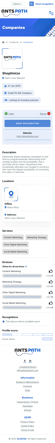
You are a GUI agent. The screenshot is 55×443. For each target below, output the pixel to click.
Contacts (27, 386)
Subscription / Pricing (27, 402)
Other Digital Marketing (15, 244)
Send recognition (44, 4)
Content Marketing (13, 237)
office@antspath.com (27, 370)
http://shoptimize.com (27, 136)
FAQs (27, 390)
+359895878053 (27, 367)
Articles (27, 410)
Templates (27, 406)
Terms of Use (27, 430)
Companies (14, 42)
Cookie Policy (27, 426)
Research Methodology (27, 382)
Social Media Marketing (15, 251)
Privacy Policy (27, 421)
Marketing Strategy (36, 237)
